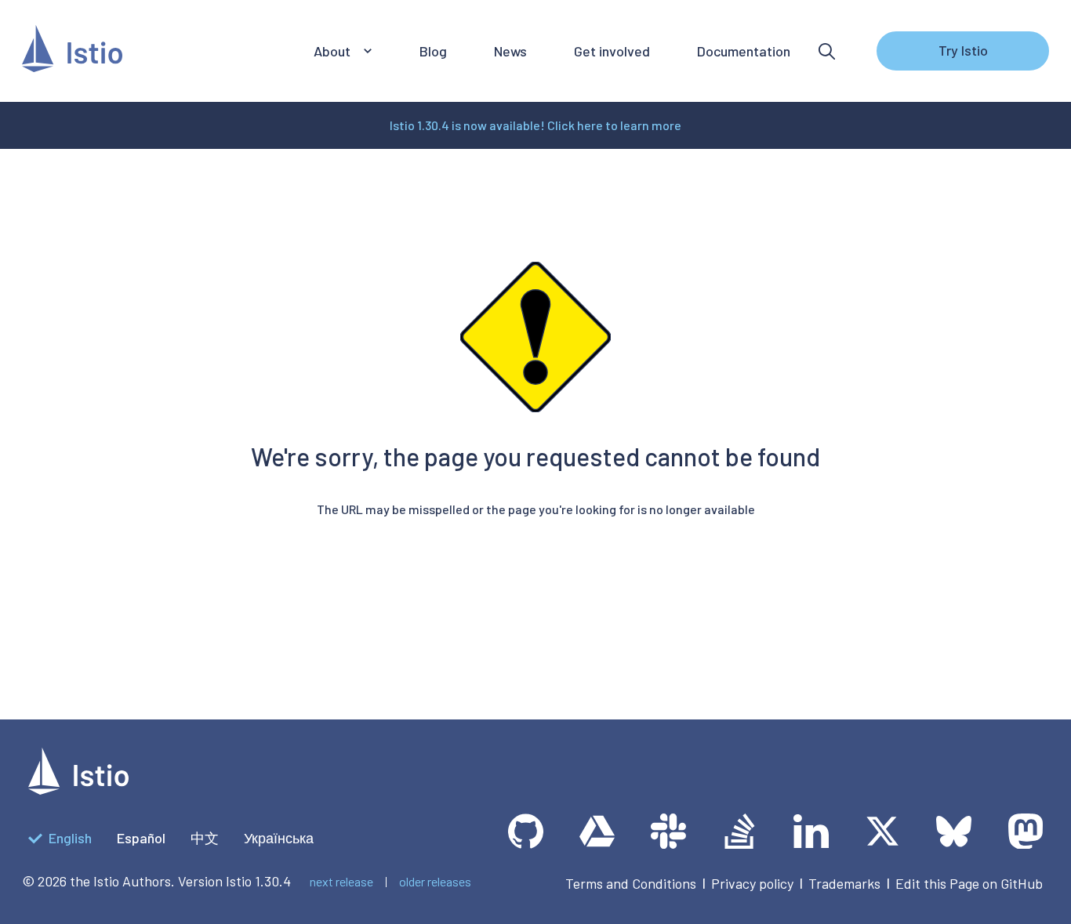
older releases (435, 881)
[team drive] (597, 831)
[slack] (668, 831)
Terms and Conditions (630, 883)
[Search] (827, 51)
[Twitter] (882, 831)
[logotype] (78, 789)
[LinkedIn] (811, 831)
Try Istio (963, 50)
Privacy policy (752, 883)
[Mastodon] (1025, 831)
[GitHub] (526, 831)
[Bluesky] (954, 831)
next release (341, 881)
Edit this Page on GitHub (969, 883)
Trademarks (844, 883)
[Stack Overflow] (740, 831)
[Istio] (72, 51)
